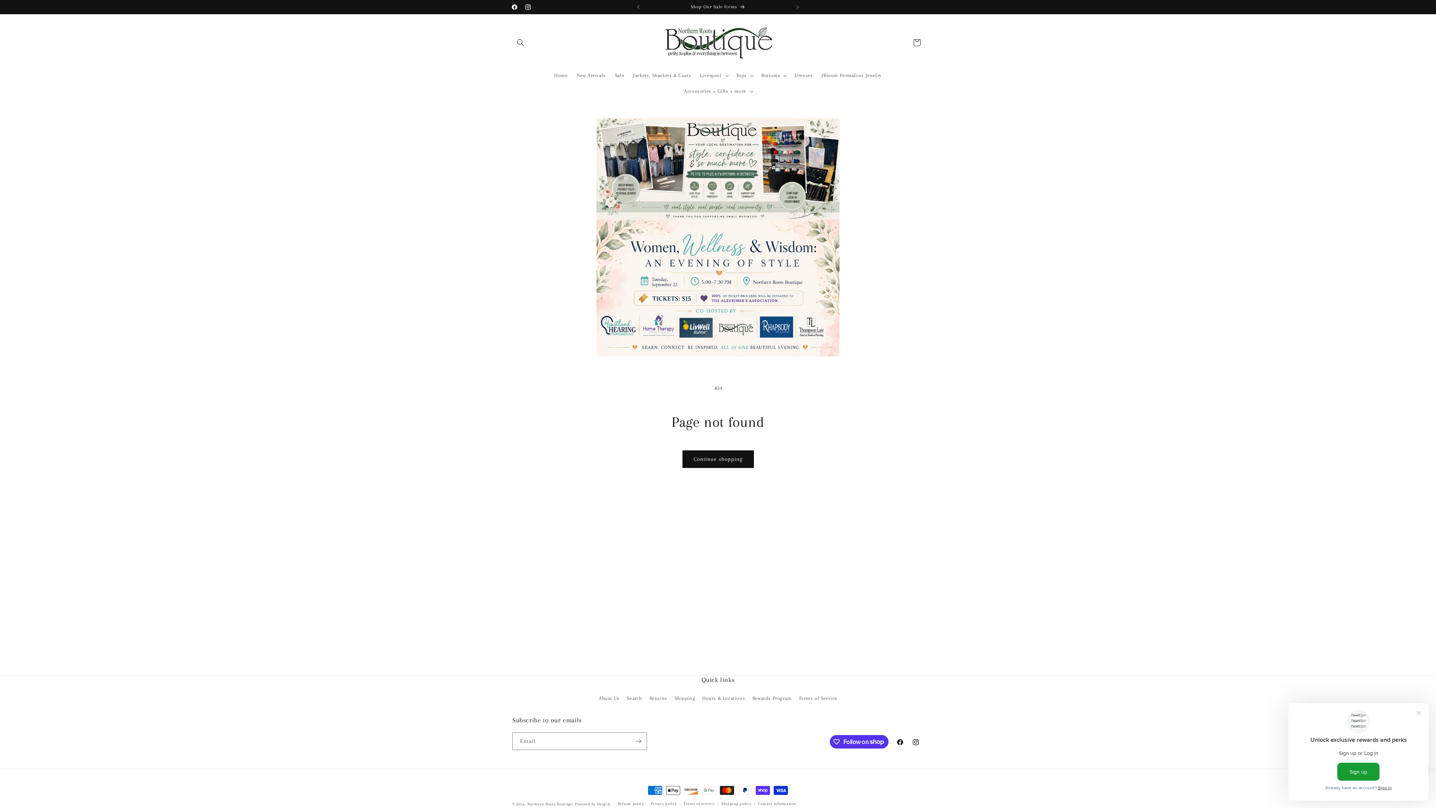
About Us (609, 698)
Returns (658, 698)
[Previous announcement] (638, 7)
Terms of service (699, 803)
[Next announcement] (797, 7)
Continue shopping (718, 459)
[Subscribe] (638, 741)
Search (634, 698)
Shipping (685, 698)
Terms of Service (818, 698)
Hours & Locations (723, 698)
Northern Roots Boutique (550, 804)
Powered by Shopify (593, 804)
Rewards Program (772, 698)
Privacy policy (664, 803)
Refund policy (631, 803)
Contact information (777, 803)
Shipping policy (736, 803)
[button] (520, 42)
